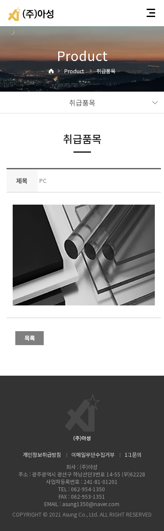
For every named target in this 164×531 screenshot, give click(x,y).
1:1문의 (133, 454)
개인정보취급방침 (42, 454)
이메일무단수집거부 (93, 454)
